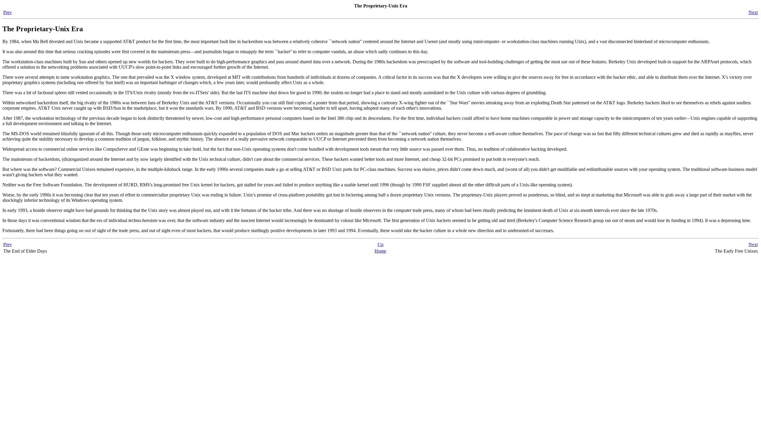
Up (380, 244)
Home (380, 251)
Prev (7, 12)
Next (753, 12)
